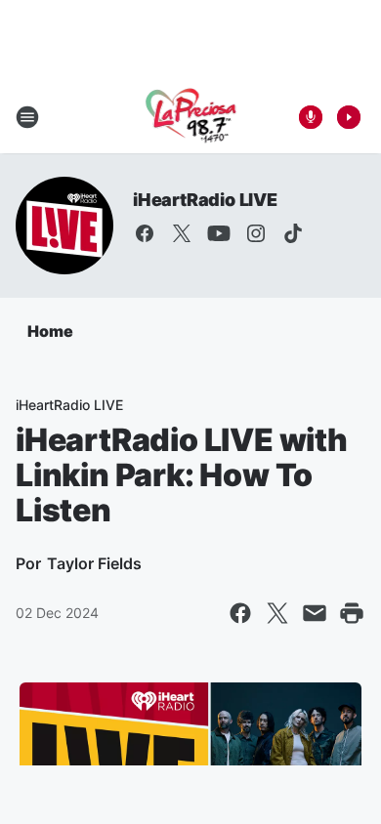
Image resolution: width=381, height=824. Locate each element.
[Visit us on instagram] (256, 233)
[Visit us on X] (181, 233)
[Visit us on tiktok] (293, 233)
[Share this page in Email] (314, 613)
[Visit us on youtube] (219, 233)
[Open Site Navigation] (27, 117)
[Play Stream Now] (348, 117)
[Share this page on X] (277, 613)
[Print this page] (351, 613)
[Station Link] (191, 117)
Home (50, 331)
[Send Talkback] (310, 117)
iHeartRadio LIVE (205, 199)
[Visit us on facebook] (144, 233)
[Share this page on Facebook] (240, 613)
